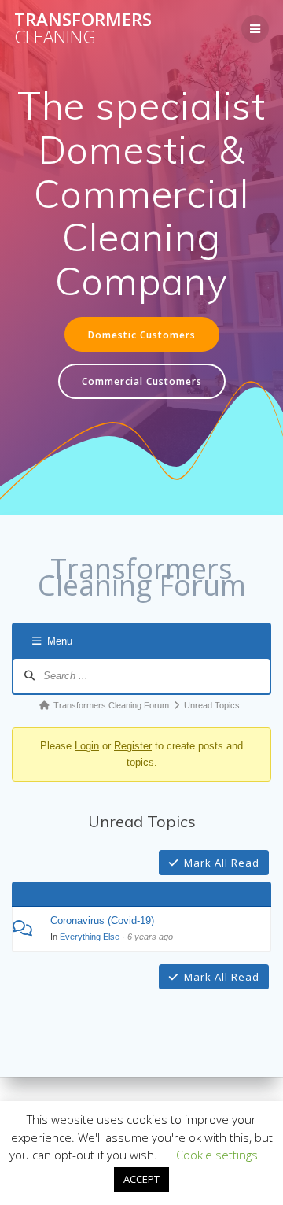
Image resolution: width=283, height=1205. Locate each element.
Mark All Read (221, 863)
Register (133, 746)
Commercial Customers (142, 381)
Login (87, 746)
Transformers (83, 28)
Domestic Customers (142, 334)
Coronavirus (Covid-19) (102, 920)
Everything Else (89, 936)
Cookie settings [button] (217, 1154)
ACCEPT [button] (141, 1179)
